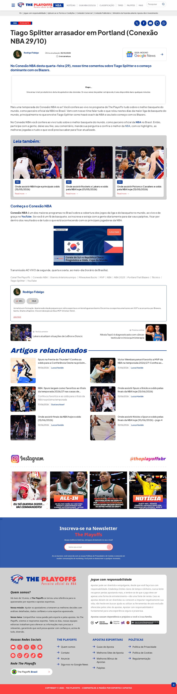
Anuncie (65, 658)
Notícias (71, 5)
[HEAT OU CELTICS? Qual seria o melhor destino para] (108, 490)
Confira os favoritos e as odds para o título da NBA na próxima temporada (61, 398)
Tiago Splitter (17, 280)
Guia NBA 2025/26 (87, 5)
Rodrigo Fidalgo (31, 52)
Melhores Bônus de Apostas (107, 660)
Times (120, 5)
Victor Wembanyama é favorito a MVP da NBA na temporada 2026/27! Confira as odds (140, 363)
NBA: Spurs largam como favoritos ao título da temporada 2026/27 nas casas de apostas (62, 391)
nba (15, 23)
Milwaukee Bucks (88, 277)
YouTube (32, 280)
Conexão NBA (40, 277)
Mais (141, 5)
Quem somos (68, 646)
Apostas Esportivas (108, 640)
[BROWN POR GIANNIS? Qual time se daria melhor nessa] (68, 490)
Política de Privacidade (144, 646)
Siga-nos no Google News (74, 664)
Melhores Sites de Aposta (110, 652)
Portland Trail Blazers (138, 277)
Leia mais (17, 317)
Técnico (156, 277)
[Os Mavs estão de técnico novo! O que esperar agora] (148, 490)
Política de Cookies (142, 652)
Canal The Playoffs (20, 277)
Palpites (131, 5)
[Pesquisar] (163, 4)
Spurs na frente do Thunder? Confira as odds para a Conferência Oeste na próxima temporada (62, 363)
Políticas (135, 640)
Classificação (106, 5)
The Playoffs (67, 640)
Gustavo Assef (58, 404)
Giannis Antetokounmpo (63, 277)
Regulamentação (141, 658)
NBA (127, 125)
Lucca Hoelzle (57, 368)
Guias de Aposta (105, 646)
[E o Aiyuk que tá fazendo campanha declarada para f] (29, 490)
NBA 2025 (119, 277)
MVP (101, 277)
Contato (65, 652)
